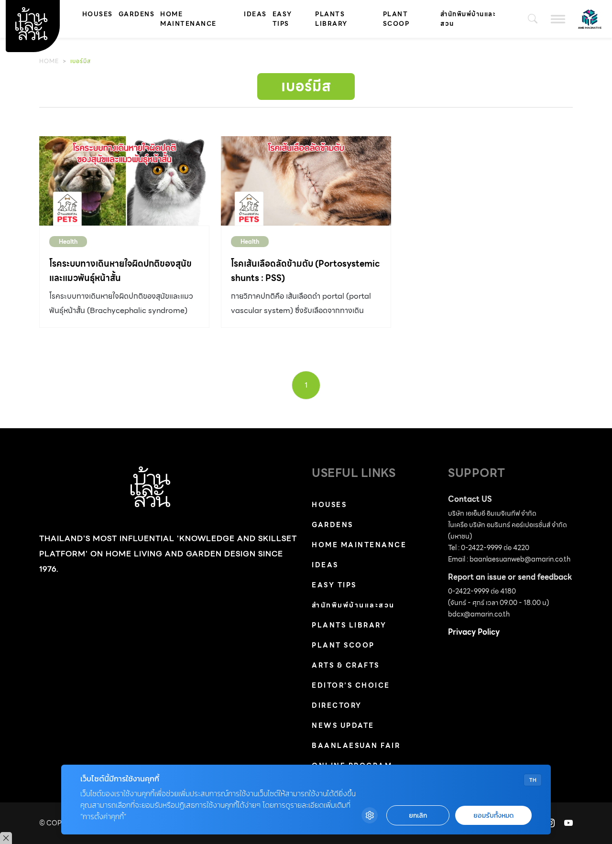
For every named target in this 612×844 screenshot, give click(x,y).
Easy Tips (282, 19)
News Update (343, 725)
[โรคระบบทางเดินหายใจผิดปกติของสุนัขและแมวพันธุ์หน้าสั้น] (124, 181)
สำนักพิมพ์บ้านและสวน (468, 19)
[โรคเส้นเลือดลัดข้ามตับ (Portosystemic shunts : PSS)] (306, 181)
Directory (337, 705)
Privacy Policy (474, 632)
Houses (97, 14)
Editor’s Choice (351, 685)
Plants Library (331, 19)
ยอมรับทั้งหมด (493, 816)
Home (49, 60)
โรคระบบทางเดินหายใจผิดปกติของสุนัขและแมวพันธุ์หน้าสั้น (120, 271)
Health (68, 241)
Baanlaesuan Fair (356, 745)
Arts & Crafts (346, 665)
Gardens (137, 14)
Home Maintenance (188, 19)
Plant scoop (396, 19)
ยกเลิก (418, 816)
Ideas (255, 14)
